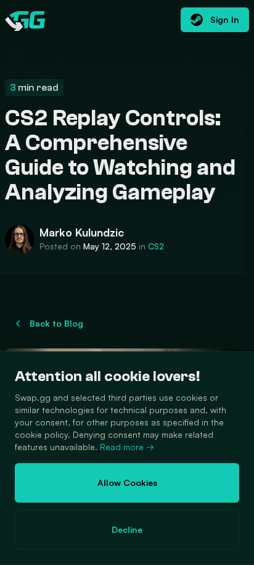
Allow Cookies (127, 482)
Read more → (127, 447)
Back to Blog (56, 323)
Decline (127, 529)
